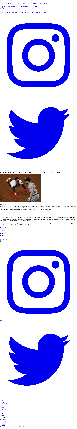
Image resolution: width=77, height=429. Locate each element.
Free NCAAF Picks (14, 6)
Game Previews (30, 10)
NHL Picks (3, 415)
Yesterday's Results (2, 8)
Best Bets (1, 4)
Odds (36, 10)
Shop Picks (1, 3)
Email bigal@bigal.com (5, 421)
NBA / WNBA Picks (4, 414)
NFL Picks (3, 413)
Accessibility (3, 425)
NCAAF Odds (5, 13)
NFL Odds (1, 13)
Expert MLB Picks (39, 3)
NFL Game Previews (8, 12)
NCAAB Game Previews (26, 12)
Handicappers (2, 7)
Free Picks (1, 5)
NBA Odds (8, 13)
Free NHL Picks (36, 6)
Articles (27, 10)
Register (3, 9)
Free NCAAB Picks (26, 6)
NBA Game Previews (20, 12)
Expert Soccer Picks (10, 3)
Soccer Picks (3, 416)
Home (2, 400)
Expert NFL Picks (16, 3)
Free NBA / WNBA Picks (20, 6)
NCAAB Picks (4, 417)
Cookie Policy (4, 424)
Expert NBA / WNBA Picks (27, 3)
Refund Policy (4, 423)
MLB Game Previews (32, 12)
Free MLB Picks (31, 6)
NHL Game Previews (38, 12)
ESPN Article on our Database (6, 410)
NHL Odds (18, 13)
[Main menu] (0, 1)
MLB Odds (15, 13)
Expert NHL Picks (44, 3)
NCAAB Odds (12, 13)
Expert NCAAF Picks (21, 3)
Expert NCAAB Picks (34, 3)
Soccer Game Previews (44, 12)
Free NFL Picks (10, 6)
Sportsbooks (33, 10)
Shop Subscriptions (5, 3)
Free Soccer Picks (5, 6)
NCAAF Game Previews (14, 12)
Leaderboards (24, 10)
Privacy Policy (4, 422)
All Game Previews (2, 12)
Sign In (1, 9)
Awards (3, 407)
